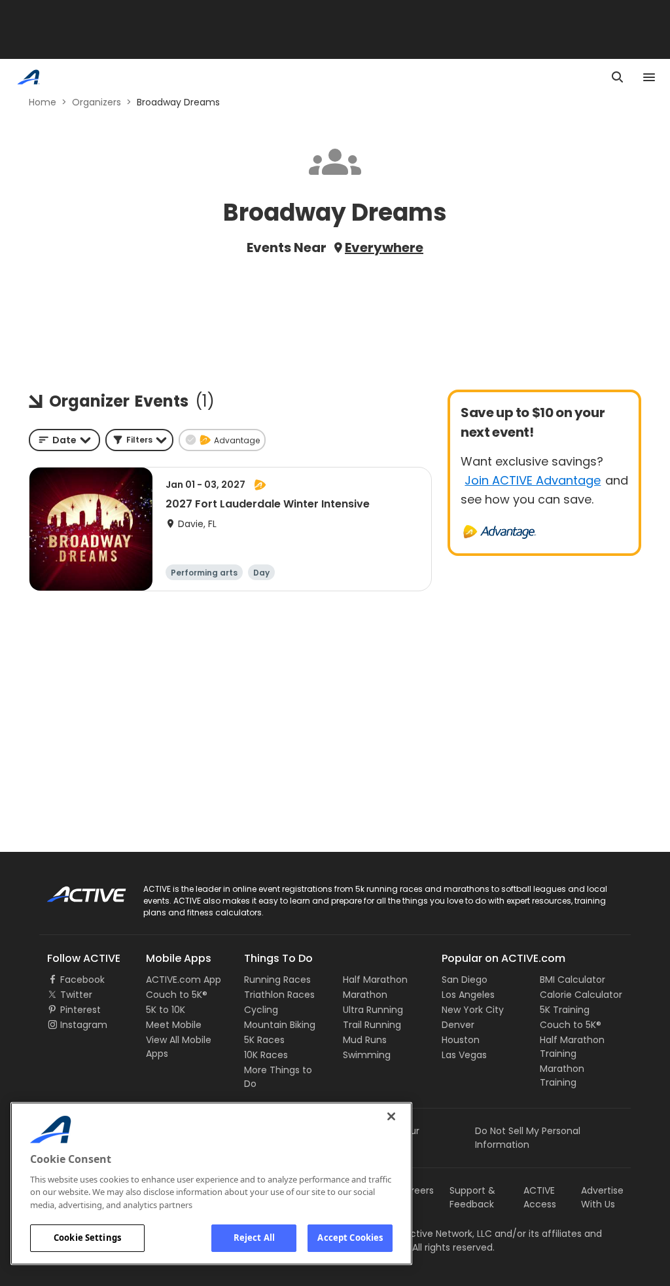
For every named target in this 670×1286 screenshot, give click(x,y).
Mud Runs (365, 1039)
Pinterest (80, 1009)
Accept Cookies (350, 1237)
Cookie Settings (87, 1237)
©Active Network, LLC (430, 1233)
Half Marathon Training (572, 1046)
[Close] (391, 1116)
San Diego (464, 979)
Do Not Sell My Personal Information (527, 1137)
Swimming (367, 1054)
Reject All (254, 1237)
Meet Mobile (174, 1024)
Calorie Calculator (581, 994)
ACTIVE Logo (75, 889)
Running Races (277, 979)
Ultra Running (373, 1009)
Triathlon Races (279, 994)
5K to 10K (165, 1009)
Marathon (365, 994)
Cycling (261, 1009)
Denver (458, 1024)
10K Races (266, 1054)
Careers (416, 1190)
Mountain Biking (279, 1024)
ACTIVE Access (539, 1197)
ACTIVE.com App (183, 979)
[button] (139, 440)
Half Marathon (375, 979)
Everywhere (384, 247)
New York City (473, 1009)
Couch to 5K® (176, 994)
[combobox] (64, 440)
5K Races (264, 1039)
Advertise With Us (602, 1197)
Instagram (83, 1024)
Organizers (96, 102)
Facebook (82, 979)
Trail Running (372, 1024)
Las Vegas (464, 1054)
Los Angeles (468, 994)
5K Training (565, 1009)
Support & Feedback (472, 1197)
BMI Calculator (572, 979)
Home (42, 102)
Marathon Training (562, 1075)
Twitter (76, 994)
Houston (461, 1039)
